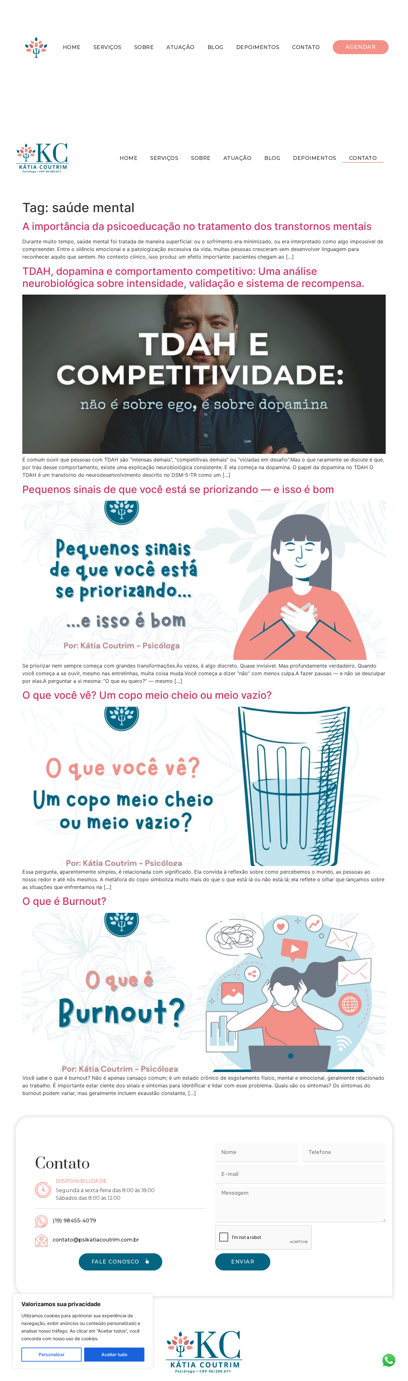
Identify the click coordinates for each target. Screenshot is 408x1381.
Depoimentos (258, 47)
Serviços (107, 47)
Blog (215, 47)
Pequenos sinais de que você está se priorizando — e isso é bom (178, 489)
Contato (306, 47)
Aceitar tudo (114, 1354)
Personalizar (51, 1354)
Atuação (180, 47)
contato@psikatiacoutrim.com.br (96, 1240)
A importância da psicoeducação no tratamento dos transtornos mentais (197, 226)
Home (72, 47)
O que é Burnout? (64, 901)
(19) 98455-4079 (74, 1221)
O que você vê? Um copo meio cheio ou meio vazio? (147, 695)
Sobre (144, 47)
